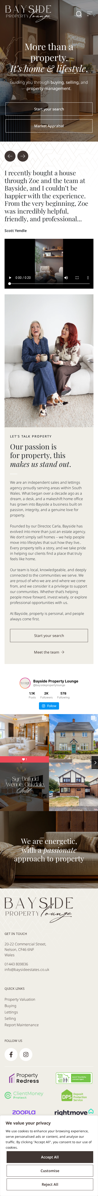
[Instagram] (25, 1054)
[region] (49, 1155)
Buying (10, 1005)
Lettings (11, 1012)
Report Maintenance (22, 1024)
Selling (10, 1018)
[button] (10, 156)
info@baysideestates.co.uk (27, 969)
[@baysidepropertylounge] (25, 683)
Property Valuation (20, 999)
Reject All (50, 1184)
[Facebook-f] (11, 1054)
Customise (50, 1170)
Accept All (50, 1157)
